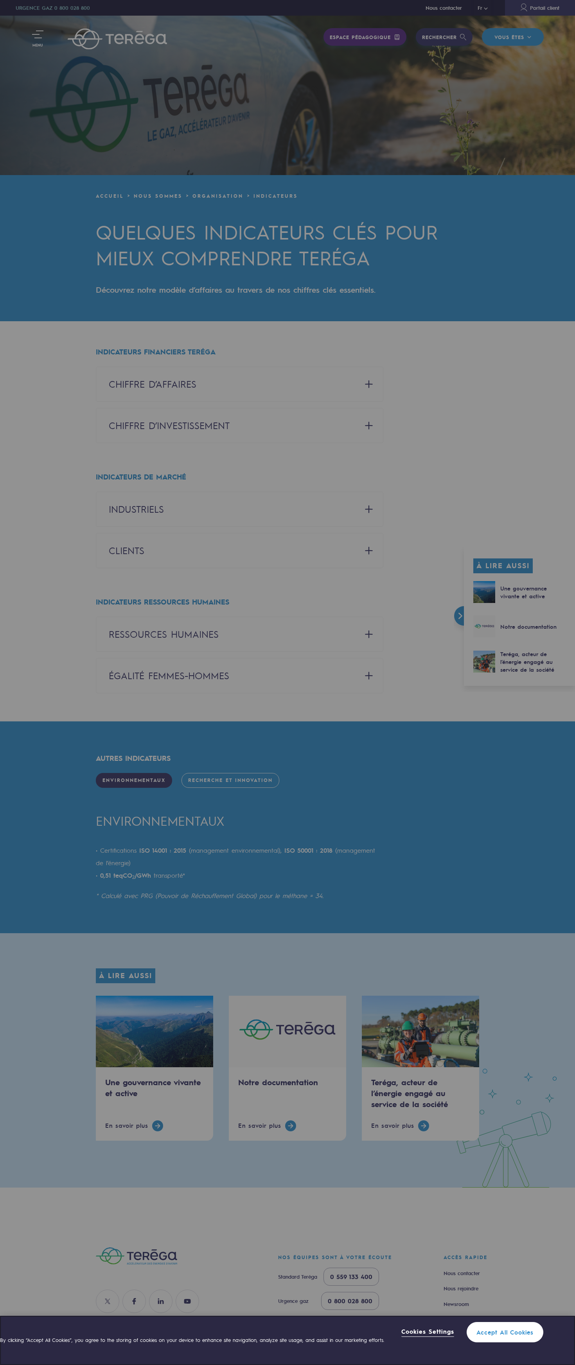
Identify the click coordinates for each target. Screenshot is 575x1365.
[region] (287, 1340)
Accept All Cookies (505, 1332)
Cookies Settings (427, 1331)
